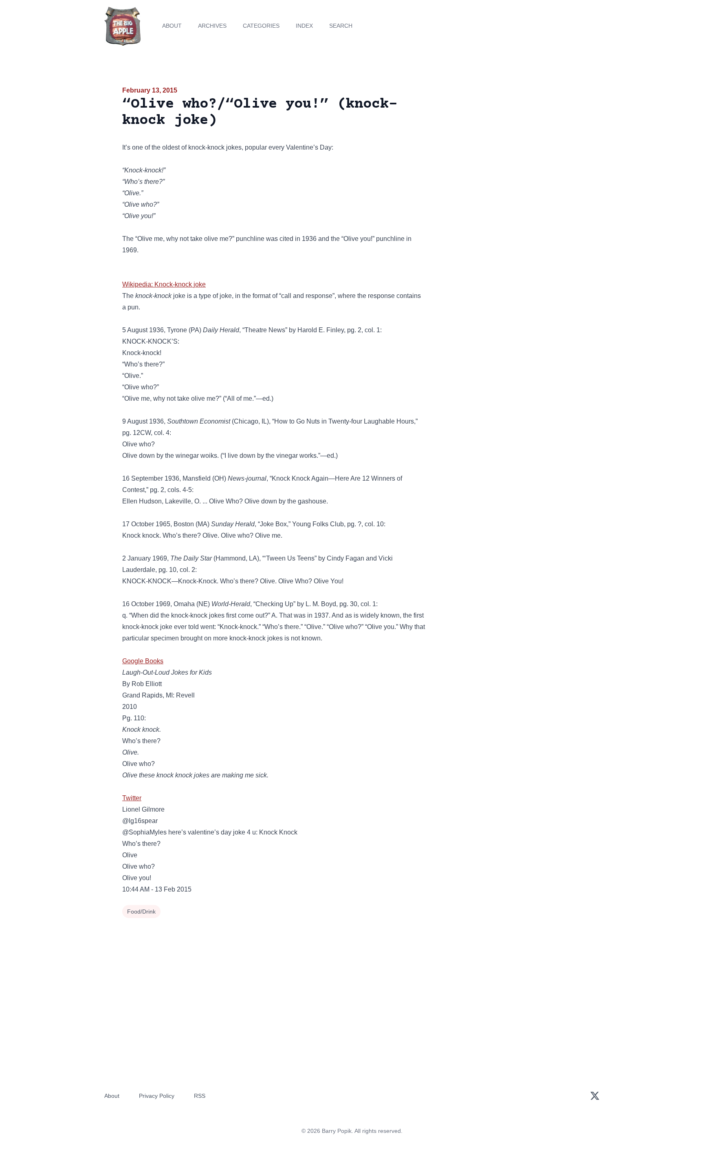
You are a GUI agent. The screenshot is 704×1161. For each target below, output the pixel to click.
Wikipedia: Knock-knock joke (164, 284)
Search (340, 25)
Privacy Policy (156, 1096)
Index (304, 25)
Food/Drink (141, 911)
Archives (212, 25)
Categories (261, 25)
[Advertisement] (508, 148)
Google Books (142, 661)
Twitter (131, 798)
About (172, 25)
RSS (199, 1096)
